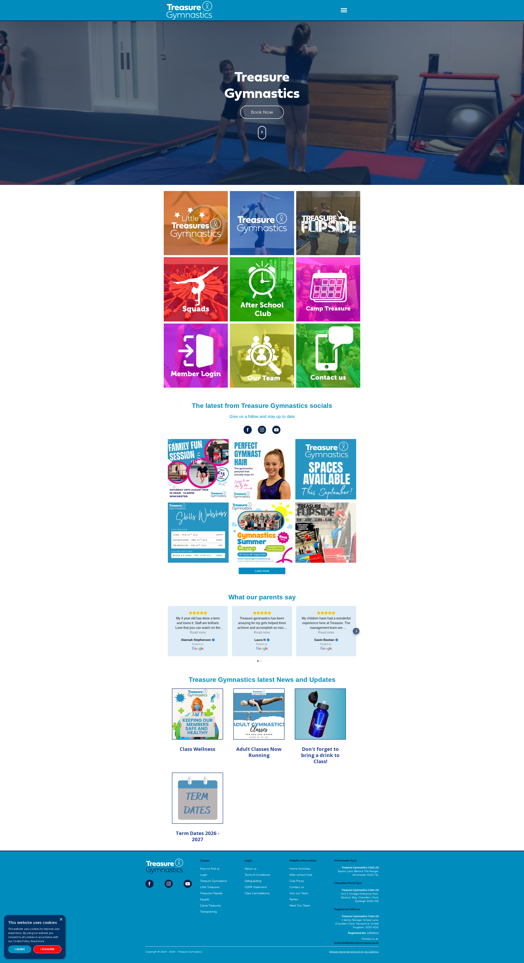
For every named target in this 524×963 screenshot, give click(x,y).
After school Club (300, 875)
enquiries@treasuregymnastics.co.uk (356, 942)
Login (203, 875)
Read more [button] (198, 632)
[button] (345, 10)
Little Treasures (209, 887)
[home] (189, 10)
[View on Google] (198, 648)
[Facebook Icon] (248, 430)
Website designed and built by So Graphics (354, 951)
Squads (204, 899)
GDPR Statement (256, 887)
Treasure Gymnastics (213, 881)
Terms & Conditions (257, 875)
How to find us (209, 868)
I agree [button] (20, 949)
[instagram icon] (262, 430)
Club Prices (296, 881)
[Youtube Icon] (276, 430)
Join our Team (298, 893)
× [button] (60, 919)
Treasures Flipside (211, 893)
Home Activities (299, 868)
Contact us (296, 887)
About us (250, 868)
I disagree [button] (47, 949)
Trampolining (208, 911)
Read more (37, 941)
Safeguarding (253, 881)
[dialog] (35, 937)
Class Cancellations (257, 893)
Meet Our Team (299, 905)
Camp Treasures (210, 905)
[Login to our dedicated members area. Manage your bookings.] (196, 356)
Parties (293, 899)
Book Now (262, 112)
